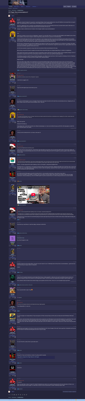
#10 (75, 171)
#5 (75, 99)
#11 (75, 184)
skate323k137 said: (21, 159)
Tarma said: (20, 210)
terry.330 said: (20, 114)
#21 (75, 326)
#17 (75, 275)
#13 (75, 222)
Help (71, 399)
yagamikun (11, 13)
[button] (19, 7)
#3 (75, 73)
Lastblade (12, 372)
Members (34, 6)
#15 (75, 248)
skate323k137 (12, 150)
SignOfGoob (12, 320)
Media (22, 6)
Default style (11, 399)
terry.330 (12, 105)
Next (12, 15)
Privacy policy (67, 399)
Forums (10, 6)
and (23, 96)
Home (74, 399)
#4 (75, 85)
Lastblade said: (20, 380)
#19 (75, 300)
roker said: (19, 302)
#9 (75, 157)
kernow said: (20, 146)
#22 (75, 339)
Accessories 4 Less (20, 237)
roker (12, 281)
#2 (75, 31)
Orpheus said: (20, 75)
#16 (75, 261)
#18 (75, 287)
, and (23, 70)
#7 (75, 130)
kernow (12, 91)
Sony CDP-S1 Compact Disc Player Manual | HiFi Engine (28, 356)
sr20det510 (12, 242)
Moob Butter (12, 79)
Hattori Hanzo (12, 177)
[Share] (74, 18)
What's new (16, 6)
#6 (75, 112)
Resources (28, 6)
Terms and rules (62, 399)
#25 (75, 378)
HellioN (12, 190)
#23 (75, 353)
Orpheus (12, 37)
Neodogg (12, 294)
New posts (10, 8)
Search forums (15, 8)
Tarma (12, 163)
